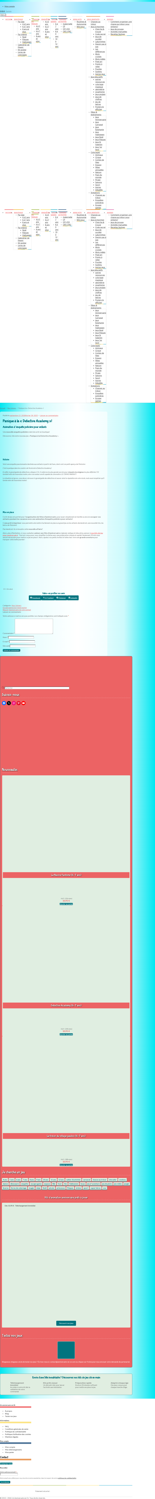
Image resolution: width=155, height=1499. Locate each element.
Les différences (100, 50)
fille (53, 1184)
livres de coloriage (18, 1188)
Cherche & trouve (99, 30)
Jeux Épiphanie (99, 128)
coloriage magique (99, 85)
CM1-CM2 (67, 31)
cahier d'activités (73, 1180)
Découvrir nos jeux (66, 1323)
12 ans (61, 1180)
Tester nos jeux (11, 1416)
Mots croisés (98, 55)
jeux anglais (100, 94)
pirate (51, 1188)
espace (47, 1184)
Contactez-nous (6, 1464)
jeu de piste (107, 1184)
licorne (6, 1188)
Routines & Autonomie (81, 22)
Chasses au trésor (35, 21)
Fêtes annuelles (99, 168)
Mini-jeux (81, 26)
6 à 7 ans (26, 26)
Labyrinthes (100, 41)
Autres (98, 187)
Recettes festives (118, 34)
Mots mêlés (100, 59)
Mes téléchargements (13, 1450)
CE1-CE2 (66, 29)
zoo (104, 1188)
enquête (24, 1184)
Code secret (100, 34)
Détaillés (99, 190)
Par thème (22, 34)
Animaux (99, 155)
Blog (7, 1413)
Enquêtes (45, 19)
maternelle (67, 24)
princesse (61, 1188)
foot (60, 1184)
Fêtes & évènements (96, 113)
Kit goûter (22, 50)
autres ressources (100, 80)
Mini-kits (77, 19)
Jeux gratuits (93, 19)
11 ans (53, 1180)
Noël (24, 37)
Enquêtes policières (99, 201)
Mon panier (9, 1452)
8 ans (32, 1180)
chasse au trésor (100, 1180)
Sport (97, 185)
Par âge (21, 21)
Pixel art (98, 61)
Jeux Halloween (99, 133)
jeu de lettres (98, 103)
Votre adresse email (8, 1472)
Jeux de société (98, 37)
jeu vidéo (118, 1184)
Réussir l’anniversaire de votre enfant (17, 610)
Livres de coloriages (22, 53)
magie (31, 1188)
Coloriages (95, 152)
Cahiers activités (62, 20)
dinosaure (14, 1184)
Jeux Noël (99, 137)
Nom (5, 637)
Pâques (25, 39)
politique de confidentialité (67, 1478)
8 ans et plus (25, 30)
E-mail (6, 641)
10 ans (45, 1180)
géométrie (99, 89)
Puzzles (98, 69)
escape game (36, 1184)
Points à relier (98, 65)
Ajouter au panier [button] (66, 904)
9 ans (38, 1180)
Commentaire (9, 633)
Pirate (97, 180)
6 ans (18, 1180)
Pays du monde (98, 176)
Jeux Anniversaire (100, 118)
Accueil (8, 19)
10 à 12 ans (56, 43)
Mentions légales (11, 1437)
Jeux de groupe (117, 29)
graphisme (100, 92)
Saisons (98, 182)
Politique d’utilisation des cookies (18, 1434)
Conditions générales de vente (16, 1429)
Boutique (18, 19)
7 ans (25, 1180)
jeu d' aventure (93, 1184)
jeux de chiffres (98, 98)
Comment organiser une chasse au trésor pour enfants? (121, 24)
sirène (78, 1188)
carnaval (86, 1180)
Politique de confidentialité (15, 1432)
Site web (6, 646)
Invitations (95, 192)
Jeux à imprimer (97, 26)
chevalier (113, 1180)
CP (64, 26)
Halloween (26, 42)
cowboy (122, 1180)
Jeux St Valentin (98, 143)
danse (5, 1184)
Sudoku (98, 71)
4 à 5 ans (26, 24)
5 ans (12, 1180)
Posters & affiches (99, 108)
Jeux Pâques (100, 139)
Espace (98, 165)
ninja (38, 1188)
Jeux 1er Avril (98, 148)
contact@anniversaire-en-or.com (62, 1362)
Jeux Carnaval (99, 123)
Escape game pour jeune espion (15, 608)
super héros (96, 1188)
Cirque (98, 157)
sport (85, 1188)
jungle (126, 1184)
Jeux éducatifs (97, 77)
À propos (8, 1411)
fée (65, 1184)
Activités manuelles (119, 31)
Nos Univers (11, 408)
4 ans (5, 1180)
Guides (110, 19)
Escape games (54, 20)
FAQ (7, 1426)
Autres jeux (100, 74)
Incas (83, 1184)
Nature (98, 172)
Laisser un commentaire (49, 415)
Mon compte (10, 6)
